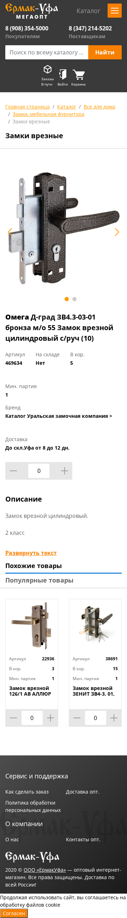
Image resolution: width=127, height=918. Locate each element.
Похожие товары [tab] (33, 565)
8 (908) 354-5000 (26, 28)
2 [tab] (74, 299)
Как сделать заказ (27, 791)
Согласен (14, 913)
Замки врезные (31, 121)
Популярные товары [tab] (39, 580)
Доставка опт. (82, 791)
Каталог (66, 106)
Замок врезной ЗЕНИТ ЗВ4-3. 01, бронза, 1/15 (94, 693)
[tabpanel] (63, 228)
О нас (12, 839)
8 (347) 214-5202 (90, 28)
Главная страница (27, 106)
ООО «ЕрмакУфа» (45, 869)
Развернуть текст (31, 553)
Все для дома (99, 106)
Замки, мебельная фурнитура (48, 114)
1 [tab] (67, 299)
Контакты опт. (83, 839)
